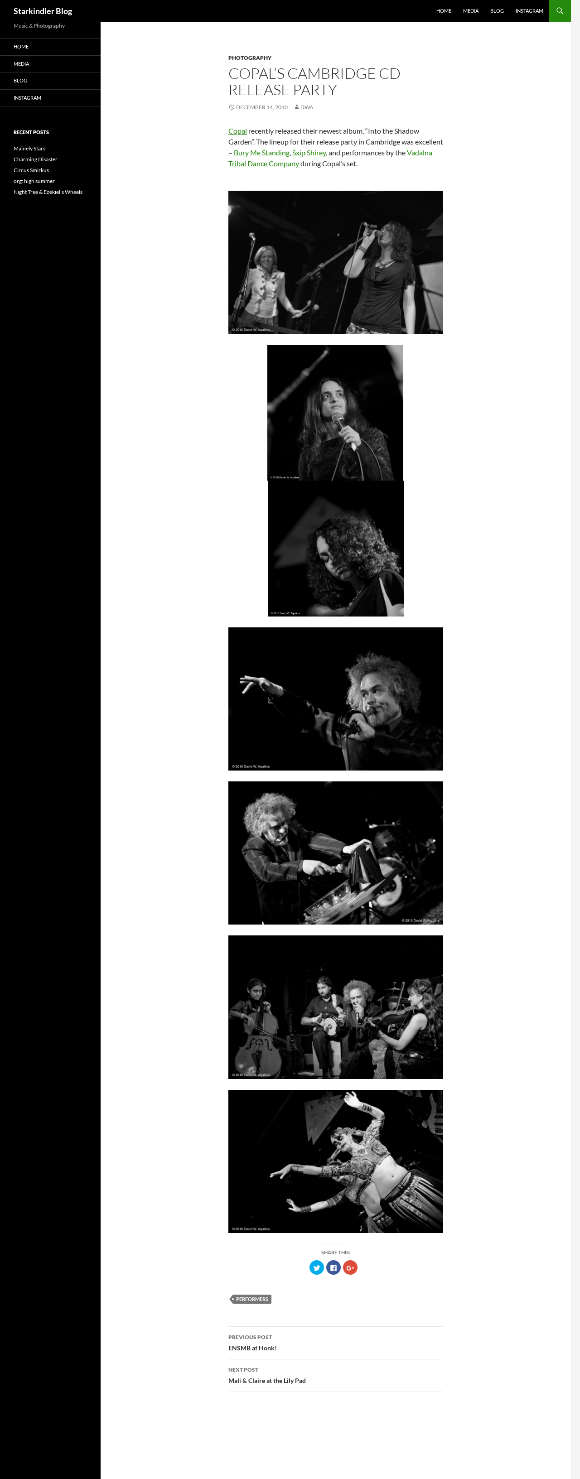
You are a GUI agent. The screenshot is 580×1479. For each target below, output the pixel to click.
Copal (237, 130)
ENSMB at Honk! (252, 1343)
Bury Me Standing (262, 152)
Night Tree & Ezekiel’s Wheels (48, 191)
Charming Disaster (36, 159)
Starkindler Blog (43, 11)
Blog (497, 11)
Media (470, 11)
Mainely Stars (29, 148)
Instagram (529, 11)
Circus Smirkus (31, 170)
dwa (306, 107)
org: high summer (34, 181)
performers (252, 1299)
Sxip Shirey (309, 152)
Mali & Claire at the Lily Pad (267, 1375)
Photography (249, 57)
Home (443, 11)
